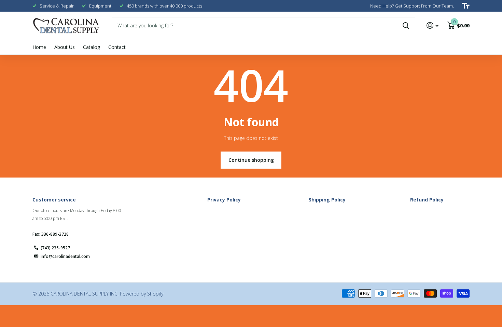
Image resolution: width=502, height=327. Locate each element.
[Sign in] (432, 25)
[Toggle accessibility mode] (466, 5)
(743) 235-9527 (55, 248)
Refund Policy (427, 199)
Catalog (91, 47)
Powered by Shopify (141, 293)
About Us (64, 47)
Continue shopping (251, 160)
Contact (117, 47)
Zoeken (405, 25)
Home (39, 47)
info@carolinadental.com (65, 256)
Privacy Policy (224, 199)
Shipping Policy (327, 199)
